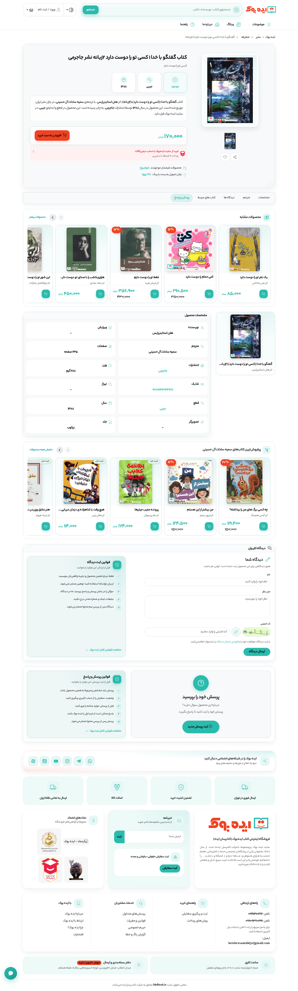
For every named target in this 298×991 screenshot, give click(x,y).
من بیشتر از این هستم (200, 510)
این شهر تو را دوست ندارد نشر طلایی (28, 277)
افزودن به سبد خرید (50, 135)
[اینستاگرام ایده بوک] (67, 761)
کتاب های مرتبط (207, 197)
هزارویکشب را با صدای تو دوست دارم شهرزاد (77, 277)
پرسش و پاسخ (181, 197)
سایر (258, 37)
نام (268, 575)
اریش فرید (150, 283)
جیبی (163, 408)
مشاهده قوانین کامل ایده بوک (105, 650)
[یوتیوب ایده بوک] (56, 761)
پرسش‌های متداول (134, 914)
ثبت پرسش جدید (198, 726)
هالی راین (97, 515)
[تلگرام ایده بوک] (78, 761)
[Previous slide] (61, 217)
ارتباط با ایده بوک (73, 921)
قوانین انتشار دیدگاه (227, 642)
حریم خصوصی (137, 927)
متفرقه (245, 37)
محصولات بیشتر (37, 217)
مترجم (246, 197)
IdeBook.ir (159, 985)
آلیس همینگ (258, 515)
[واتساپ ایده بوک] (90, 761)
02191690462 (255, 914)
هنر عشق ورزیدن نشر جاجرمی (32, 510)
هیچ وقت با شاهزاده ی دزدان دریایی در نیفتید (77, 510)
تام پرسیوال (150, 515)
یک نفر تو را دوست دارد (254, 277)
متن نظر (266, 592)
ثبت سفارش (170, 868)
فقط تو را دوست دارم (146, 277)
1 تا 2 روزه (146, 174)
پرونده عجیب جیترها (147, 510)
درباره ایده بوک (74, 914)
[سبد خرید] (30, 9)
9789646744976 (162, 389)
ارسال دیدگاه (257, 651)
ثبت (119, 836)
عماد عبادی (96, 283)
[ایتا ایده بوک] (44, 761)
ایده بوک (270, 37)
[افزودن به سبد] (263, 294)
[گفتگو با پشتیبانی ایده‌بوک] (10, 973)
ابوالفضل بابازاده (38, 283)
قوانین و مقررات (136, 921)
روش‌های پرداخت (197, 921)
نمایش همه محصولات (41, 450)
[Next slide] (52, 217)
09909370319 (254, 921)
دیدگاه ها (229, 197)
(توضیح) (144, 168)
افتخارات (78, 934)
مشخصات (264, 197)
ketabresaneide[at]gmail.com (249, 943)
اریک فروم (41, 515)
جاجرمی (162, 371)
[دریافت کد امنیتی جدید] (236, 631)
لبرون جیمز (205, 515)
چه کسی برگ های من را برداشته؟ (248, 510)
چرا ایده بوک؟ (75, 927)
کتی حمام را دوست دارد (199, 277)
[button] (235, 157)
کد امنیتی (265, 624)
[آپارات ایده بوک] (33, 761)
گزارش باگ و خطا (136, 934)
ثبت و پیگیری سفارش (195, 914)
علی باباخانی (258, 283)
